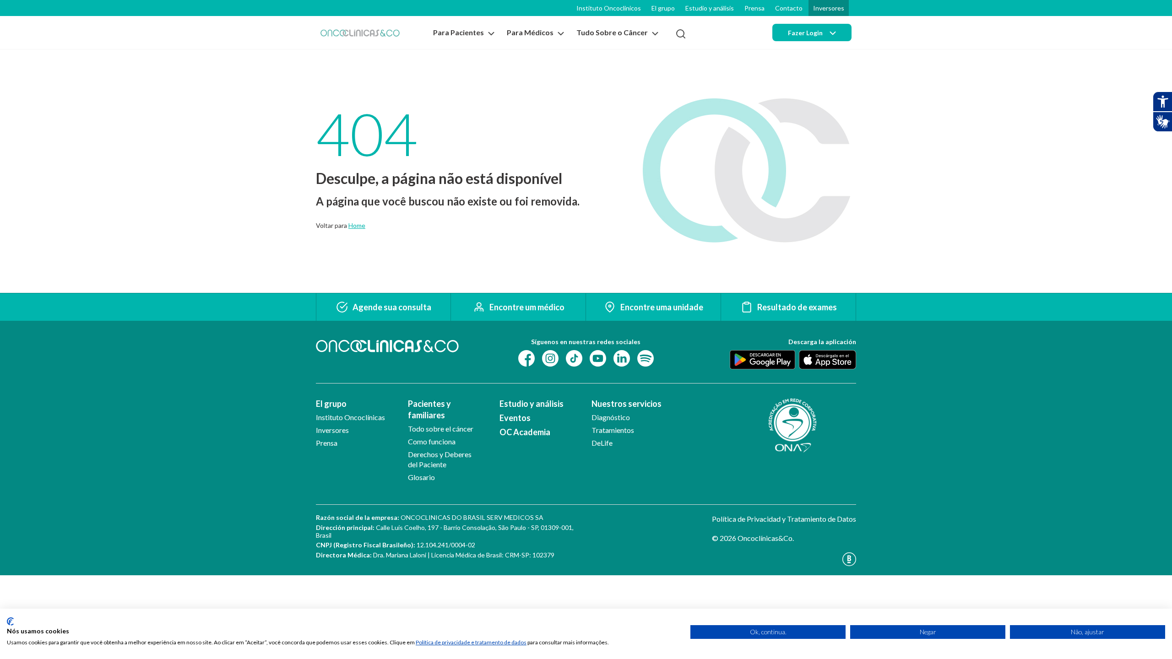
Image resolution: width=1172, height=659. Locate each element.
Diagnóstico (610, 417)
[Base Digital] (784, 559)
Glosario (421, 477)
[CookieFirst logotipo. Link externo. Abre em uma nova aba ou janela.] (10, 621)
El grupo (663, 8)
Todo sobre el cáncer (440, 428)
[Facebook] (526, 358)
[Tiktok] (574, 358)
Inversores (828, 8)
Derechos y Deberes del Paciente (440, 459)
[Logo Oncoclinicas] (360, 33)
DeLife (602, 442)
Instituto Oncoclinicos (608, 8)
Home (356, 225)
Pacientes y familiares (429, 409)
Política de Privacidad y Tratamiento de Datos (784, 518)
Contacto (789, 8)
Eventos (515, 418)
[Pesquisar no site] (680, 33)
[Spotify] (645, 358)
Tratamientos (612, 430)
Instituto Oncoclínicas (350, 417)
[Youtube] (598, 358)
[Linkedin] (621, 358)
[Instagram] (550, 358)
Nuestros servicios (626, 404)
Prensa (754, 8)
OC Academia (524, 432)
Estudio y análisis (709, 8)
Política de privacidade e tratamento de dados (471, 642)
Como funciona (432, 441)
